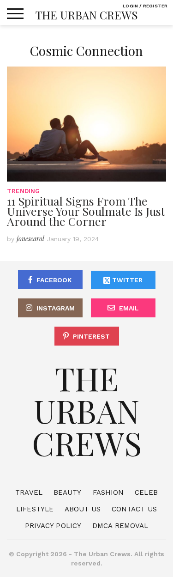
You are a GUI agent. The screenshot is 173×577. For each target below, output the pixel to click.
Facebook (54, 280)
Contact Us (134, 509)
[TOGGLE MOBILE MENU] (15, 14)
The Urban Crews (87, 14)
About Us (83, 509)
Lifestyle (35, 509)
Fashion (108, 492)
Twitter (126, 280)
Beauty (68, 492)
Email (129, 308)
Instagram (55, 308)
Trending (23, 191)
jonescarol (30, 238)
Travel (28, 492)
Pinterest (91, 336)
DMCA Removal (120, 526)
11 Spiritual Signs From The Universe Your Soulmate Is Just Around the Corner (86, 211)
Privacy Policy (53, 526)
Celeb (146, 492)
